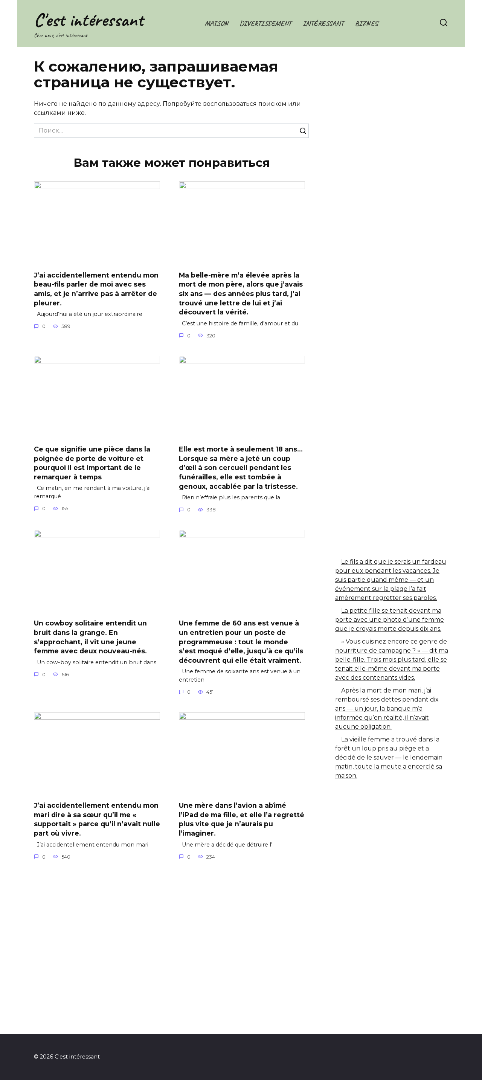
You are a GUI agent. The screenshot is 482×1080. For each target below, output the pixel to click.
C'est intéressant (88, 20)
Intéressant (323, 23)
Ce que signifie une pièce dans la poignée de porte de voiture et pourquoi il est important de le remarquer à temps (92, 463)
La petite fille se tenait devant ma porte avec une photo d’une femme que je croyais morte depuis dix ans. (389, 619)
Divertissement (265, 23)
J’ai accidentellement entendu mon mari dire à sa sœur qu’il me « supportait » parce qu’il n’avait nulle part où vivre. (97, 819)
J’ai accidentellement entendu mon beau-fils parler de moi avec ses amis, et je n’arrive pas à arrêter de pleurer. (96, 289)
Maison (216, 23)
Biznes (366, 23)
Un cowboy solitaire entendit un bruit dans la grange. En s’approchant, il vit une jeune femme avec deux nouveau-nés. (90, 637)
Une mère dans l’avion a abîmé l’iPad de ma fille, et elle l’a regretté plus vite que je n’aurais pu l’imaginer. (241, 819)
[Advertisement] (391, 186)
